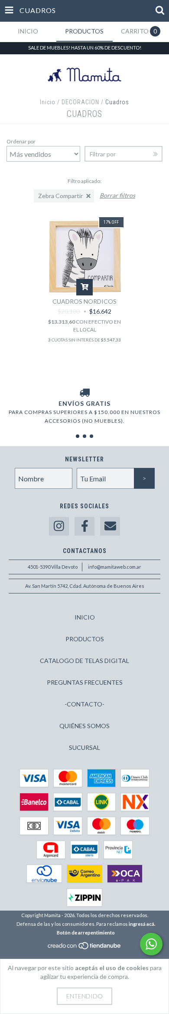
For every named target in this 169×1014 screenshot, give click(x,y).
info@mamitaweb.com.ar (114, 567)
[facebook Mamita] (84, 526)
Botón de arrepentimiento (86, 932)
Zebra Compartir (60, 195)
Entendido (84, 996)
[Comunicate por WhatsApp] (151, 944)
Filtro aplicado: (84, 181)
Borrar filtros (117, 195)
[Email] (110, 526)
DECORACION (80, 102)
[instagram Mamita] (59, 526)
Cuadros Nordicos (84, 301)
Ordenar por (21, 141)
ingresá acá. (142, 924)
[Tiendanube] (85, 948)
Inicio (47, 102)
